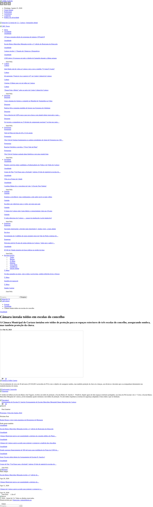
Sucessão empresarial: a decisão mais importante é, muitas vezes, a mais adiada (30, 229)
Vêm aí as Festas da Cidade (13, 179)
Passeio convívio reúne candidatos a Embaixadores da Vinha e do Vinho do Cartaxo (31, 165)
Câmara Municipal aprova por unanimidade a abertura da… (19, 482)
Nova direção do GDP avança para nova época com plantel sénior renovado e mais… (32, 115)
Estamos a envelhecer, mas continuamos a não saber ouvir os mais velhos (28, 197)
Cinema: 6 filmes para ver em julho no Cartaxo (19, 83)
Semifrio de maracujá (11, 281)
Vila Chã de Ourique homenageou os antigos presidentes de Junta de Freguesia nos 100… (33, 140)
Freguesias (7, 127)
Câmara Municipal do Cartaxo (66, 402)
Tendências (13, 267)
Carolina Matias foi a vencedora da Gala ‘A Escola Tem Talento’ (25, 186)
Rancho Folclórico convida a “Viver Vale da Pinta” (21, 147)
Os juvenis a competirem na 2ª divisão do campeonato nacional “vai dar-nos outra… (31, 122)
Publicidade (8, 12)
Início (6, 30)
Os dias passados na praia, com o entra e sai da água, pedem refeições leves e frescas (32, 274)
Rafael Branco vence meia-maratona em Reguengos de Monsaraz (21, 420)
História (12, 263)
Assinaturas (8, 14)
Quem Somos (8, 10)
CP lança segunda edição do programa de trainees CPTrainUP (24, 37)
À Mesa (12, 261)
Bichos (12, 259)
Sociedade (7, 159)
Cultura (6, 63)
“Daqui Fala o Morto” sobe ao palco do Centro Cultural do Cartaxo (26, 90)
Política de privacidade (11, 17)
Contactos (7, 16)
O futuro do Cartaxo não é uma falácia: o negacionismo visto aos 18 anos (28, 211)
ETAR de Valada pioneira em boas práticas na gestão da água (24, 250)
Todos (12, 257)
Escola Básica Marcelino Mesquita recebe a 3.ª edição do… (19, 475)
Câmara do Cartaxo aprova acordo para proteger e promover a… (21, 489)
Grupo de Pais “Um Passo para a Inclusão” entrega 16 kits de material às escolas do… (32, 172)
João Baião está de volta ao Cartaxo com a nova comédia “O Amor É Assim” (29, 69)
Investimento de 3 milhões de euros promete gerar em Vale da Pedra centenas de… (31, 236)
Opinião (6, 191)
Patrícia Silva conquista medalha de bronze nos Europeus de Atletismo (27, 108)
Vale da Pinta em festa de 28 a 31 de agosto (18, 133)
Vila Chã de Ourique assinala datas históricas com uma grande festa (26, 154)
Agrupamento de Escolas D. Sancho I (14, 402)
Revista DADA (9, 255)
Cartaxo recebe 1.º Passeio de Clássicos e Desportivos (22, 51)
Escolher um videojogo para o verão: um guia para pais (22, 204)
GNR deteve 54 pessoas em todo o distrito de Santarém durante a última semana (30, 58)
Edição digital (14, 268)
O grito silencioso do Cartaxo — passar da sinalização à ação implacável (28, 218)
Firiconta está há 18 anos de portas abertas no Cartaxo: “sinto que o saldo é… (29, 243)
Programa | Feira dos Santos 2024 (11, 413)
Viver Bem (13, 265)
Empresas (7, 223)
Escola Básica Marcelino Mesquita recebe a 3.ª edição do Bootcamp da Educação (31, 44)
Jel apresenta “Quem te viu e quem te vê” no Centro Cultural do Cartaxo (28, 76)
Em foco (7, 232)
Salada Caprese (9, 288)
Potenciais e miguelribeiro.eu (22, 500)
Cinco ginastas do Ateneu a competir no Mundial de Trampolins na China (28, 101)
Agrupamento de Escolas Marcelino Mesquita (41, 402)
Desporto (7, 95)
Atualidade (7, 31)
